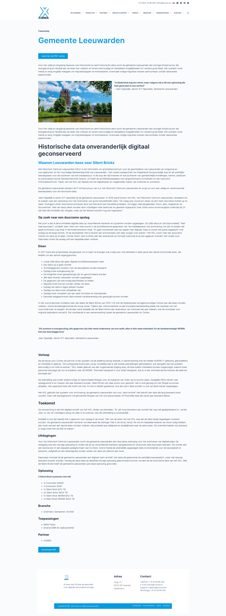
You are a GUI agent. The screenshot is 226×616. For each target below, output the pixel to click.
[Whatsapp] (80, 596)
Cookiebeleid (136, 605)
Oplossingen (75, 13)
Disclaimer (166, 605)
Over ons (177, 13)
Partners (103, 13)
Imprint (158, 605)
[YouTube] (177, 3)
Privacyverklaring (149, 605)
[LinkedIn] (181, 3)
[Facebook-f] (65, 596)
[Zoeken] (188, 13)
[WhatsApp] (188, 3)
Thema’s (135, 13)
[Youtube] (70, 596)
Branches (147, 13)
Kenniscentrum (162, 13)
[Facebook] (184, 3)
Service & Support (119, 13)
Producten (90, 13)
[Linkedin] (75, 596)
